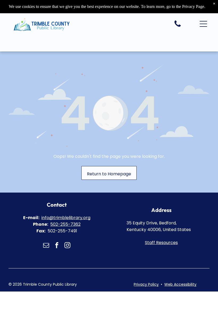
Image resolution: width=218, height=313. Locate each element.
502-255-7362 (65, 224)
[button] (203, 24)
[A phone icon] (178, 26)
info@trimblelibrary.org (65, 218)
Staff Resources (161, 243)
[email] (46, 246)
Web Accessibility (180, 284)
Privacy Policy (146, 284)
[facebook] (56, 246)
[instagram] (67, 246)
